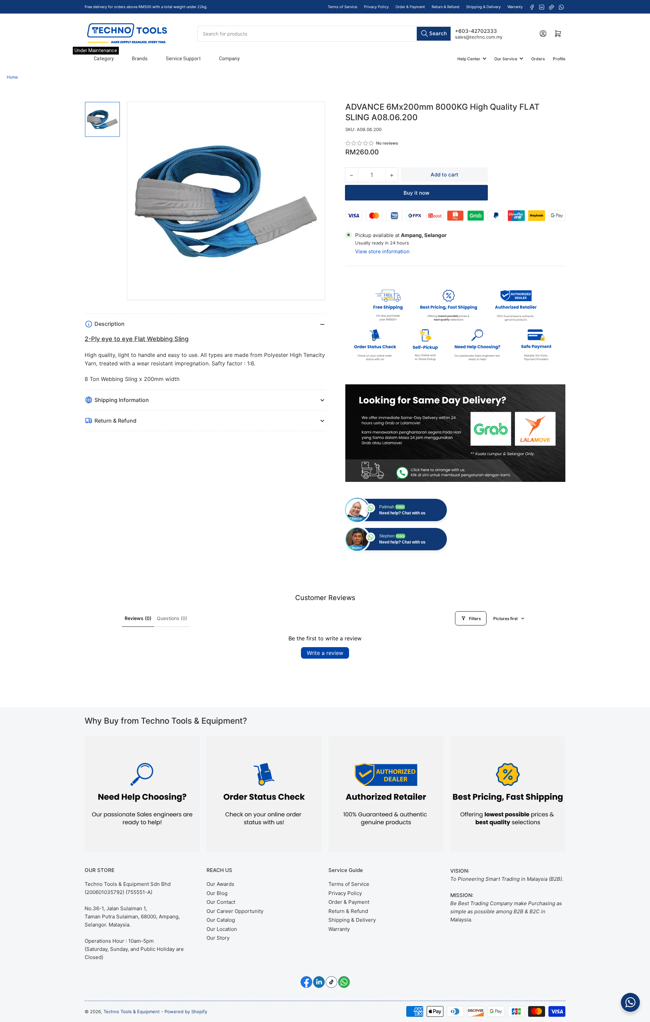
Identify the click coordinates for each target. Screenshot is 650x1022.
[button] (359, 143)
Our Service (505, 58)
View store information (382, 251)
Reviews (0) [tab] (138, 618)
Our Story (218, 938)
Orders (538, 58)
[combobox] (324, 33)
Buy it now (416, 193)
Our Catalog (221, 920)
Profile (559, 58)
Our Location (222, 929)
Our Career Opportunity (235, 911)
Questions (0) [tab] (172, 618)
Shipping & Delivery (483, 6)
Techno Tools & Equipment (132, 1011)
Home (12, 77)
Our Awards (220, 884)
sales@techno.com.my (478, 36)
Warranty (515, 6)
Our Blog (217, 893)
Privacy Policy (376, 6)
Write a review (325, 653)
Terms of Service (342, 6)
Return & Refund (445, 6)
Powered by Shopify (186, 1011)
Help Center (468, 58)
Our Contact (221, 902)
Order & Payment (410, 6)
